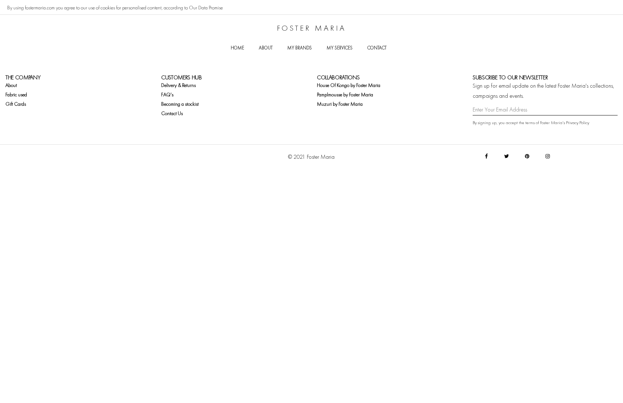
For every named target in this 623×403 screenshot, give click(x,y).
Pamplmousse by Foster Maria (345, 94)
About (266, 48)
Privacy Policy (577, 122)
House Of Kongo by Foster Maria (348, 85)
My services (340, 48)
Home (237, 48)
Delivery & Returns (178, 85)
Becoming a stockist (180, 104)
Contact (376, 48)
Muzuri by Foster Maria (340, 104)
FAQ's (167, 94)
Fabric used (16, 94)
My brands (299, 48)
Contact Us (172, 113)
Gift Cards (15, 104)
